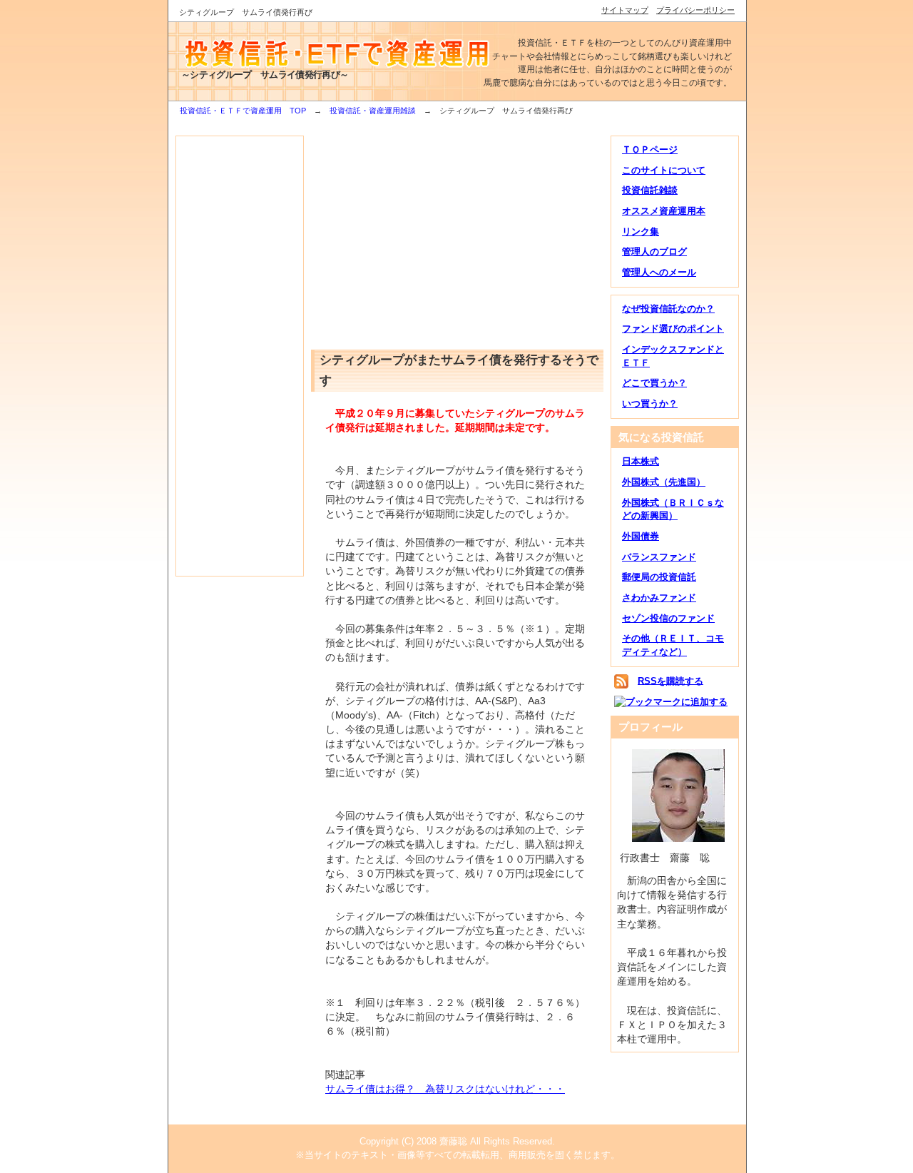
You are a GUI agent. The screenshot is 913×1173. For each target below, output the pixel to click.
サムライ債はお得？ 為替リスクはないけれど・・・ (445, 1089)
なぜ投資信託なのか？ (668, 308)
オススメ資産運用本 (663, 210)
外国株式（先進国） (663, 482)
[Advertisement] (239, 356)
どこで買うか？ (654, 382)
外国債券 (640, 536)
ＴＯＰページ (650, 149)
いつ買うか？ (650, 403)
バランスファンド (659, 557)
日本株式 (640, 461)
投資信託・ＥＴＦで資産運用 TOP (243, 110)
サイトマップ (624, 10)
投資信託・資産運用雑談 (373, 110)
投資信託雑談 (650, 190)
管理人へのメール (659, 272)
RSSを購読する (670, 680)
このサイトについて (663, 170)
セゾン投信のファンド (668, 618)
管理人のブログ (654, 251)
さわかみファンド (659, 597)
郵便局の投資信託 (659, 577)
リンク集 (640, 231)
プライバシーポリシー (695, 10)
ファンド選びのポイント (673, 328)
